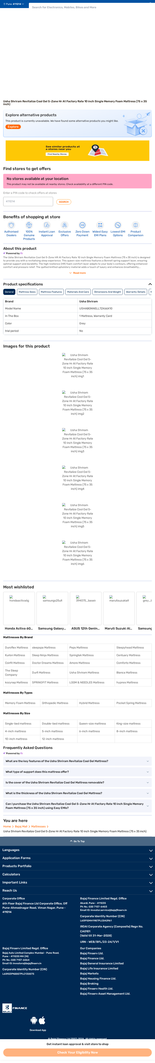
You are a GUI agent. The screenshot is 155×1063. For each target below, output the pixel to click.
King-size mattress (128, 723)
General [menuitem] (9, 291)
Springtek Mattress (81, 655)
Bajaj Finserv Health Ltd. (96, 988)
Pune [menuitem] (9, 4)
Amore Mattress (79, 663)
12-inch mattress (53, 739)
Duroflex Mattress (16, 647)
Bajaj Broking (89, 983)
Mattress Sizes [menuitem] (27, 291)
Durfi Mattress (41, 672)
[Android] (34, 1020)
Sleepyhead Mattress (130, 647)
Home (7, 826)
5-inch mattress (52, 731)
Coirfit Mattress (15, 663)
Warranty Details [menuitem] (135, 291)
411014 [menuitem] (17, 4)
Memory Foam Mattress (20, 703)
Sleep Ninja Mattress (45, 655)
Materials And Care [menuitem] (78, 291)
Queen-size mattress (92, 723)
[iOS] (42, 1020)
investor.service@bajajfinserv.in (109, 910)
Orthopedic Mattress (55, 703)
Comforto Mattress (128, 663)
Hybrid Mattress (89, 703)
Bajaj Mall (21, 826)
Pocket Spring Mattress (131, 703)
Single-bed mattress (18, 723)
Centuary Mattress (128, 655)
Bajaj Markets (89, 973)
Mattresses (38, 826)
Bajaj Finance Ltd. (92, 958)
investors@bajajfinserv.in (27, 963)
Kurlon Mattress (15, 655)
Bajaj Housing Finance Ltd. (98, 978)
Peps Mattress (78, 647)
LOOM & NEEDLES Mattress (86, 682)
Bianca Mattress (126, 672)
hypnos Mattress (127, 682)
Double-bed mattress (55, 723)
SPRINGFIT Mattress (45, 682)
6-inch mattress (89, 731)
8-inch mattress (126, 731)
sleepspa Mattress (44, 647)
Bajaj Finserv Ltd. (92, 953)
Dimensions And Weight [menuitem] (107, 291)
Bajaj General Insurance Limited (102, 963)
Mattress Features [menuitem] (51, 291)
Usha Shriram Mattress (84, 672)
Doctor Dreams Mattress (48, 663)
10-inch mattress (16, 739)
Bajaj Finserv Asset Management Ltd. (105, 993)
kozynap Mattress (16, 682)
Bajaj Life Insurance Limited (99, 968)
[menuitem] (15, 4)
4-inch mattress (15, 731)
